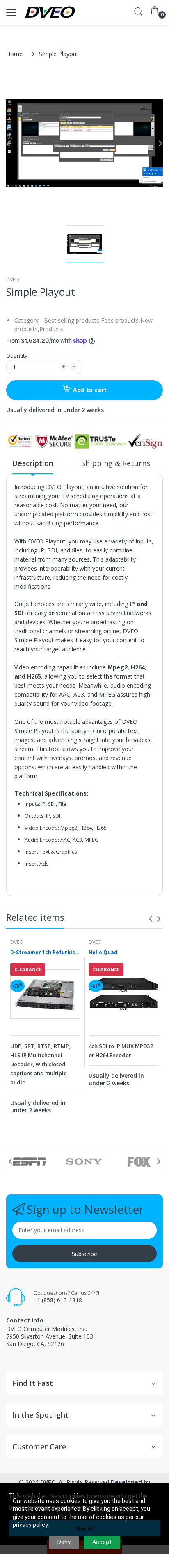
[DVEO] (50, 12)
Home (14, 54)
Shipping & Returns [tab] (115, 463)
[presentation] (150, 919)
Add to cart (90, 390)
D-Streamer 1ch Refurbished (45, 952)
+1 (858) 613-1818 (57, 1300)
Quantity (16, 355)
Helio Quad (103, 952)
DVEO (12, 279)
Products (51, 329)
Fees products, (120, 320)
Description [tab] (32, 463)
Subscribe (84, 1254)
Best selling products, (72, 320)
